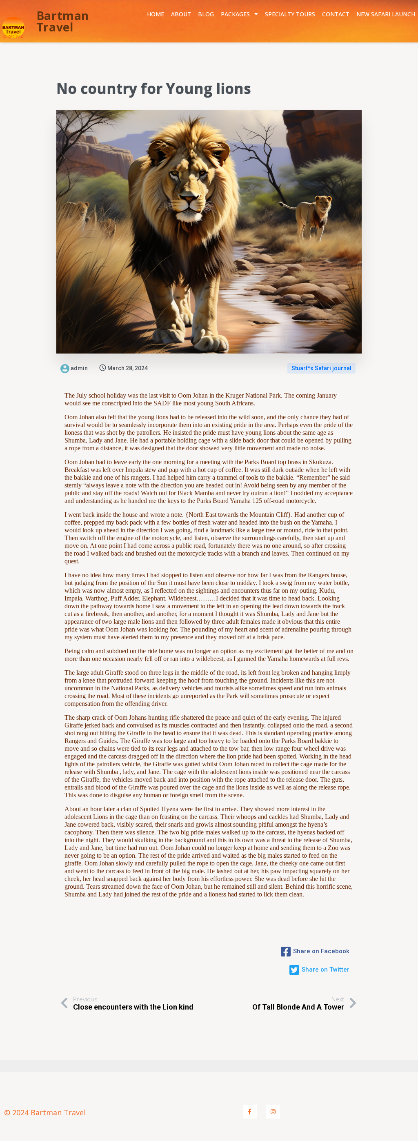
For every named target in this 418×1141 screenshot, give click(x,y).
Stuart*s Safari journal (321, 368)
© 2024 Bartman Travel (45, 1112)
